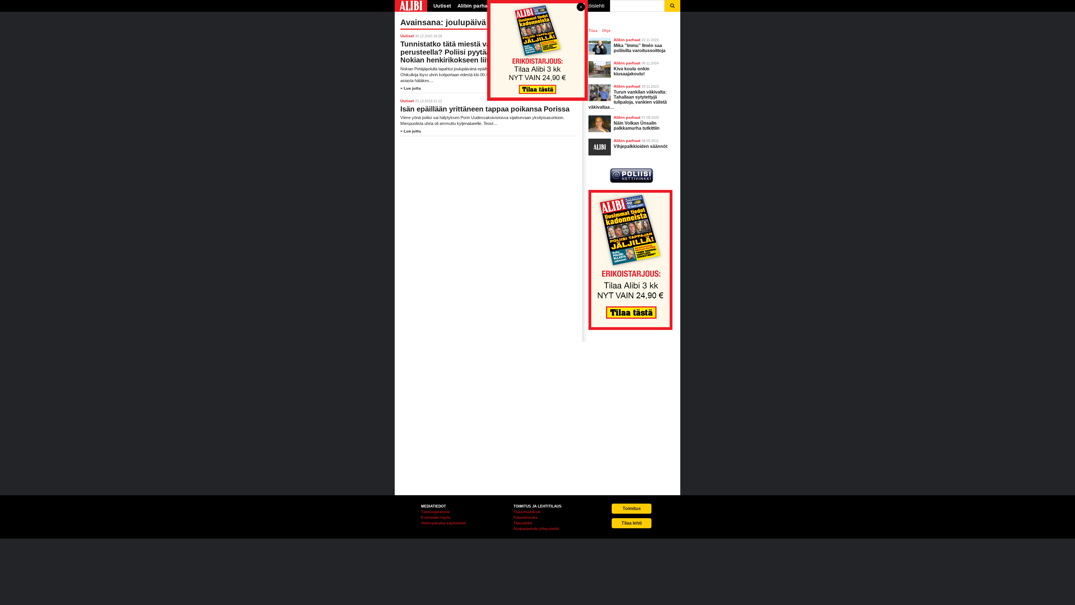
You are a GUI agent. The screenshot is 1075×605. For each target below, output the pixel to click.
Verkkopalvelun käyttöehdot (443, 523)
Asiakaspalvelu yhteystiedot (536, 529)
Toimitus (632, 508)
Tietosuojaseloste (435, 512)
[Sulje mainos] (581, 7)
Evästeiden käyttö (435, 517)
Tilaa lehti (631, 523)
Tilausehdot (522, 523)
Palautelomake (525, 517)
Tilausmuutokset (526, 512)
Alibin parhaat (627, 117)
